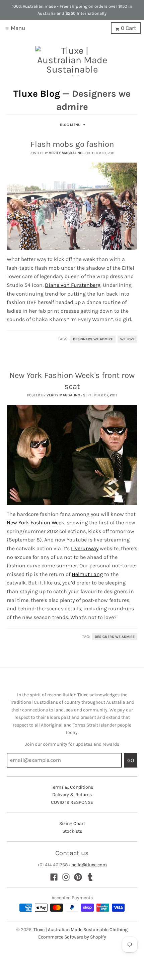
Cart (128, 28)
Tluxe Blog (36, 93)
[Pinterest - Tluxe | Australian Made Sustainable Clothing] (78, 877)
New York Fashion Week (35, 522)
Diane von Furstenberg (72, 285)
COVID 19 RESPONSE (72, 802)
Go (130, 760)
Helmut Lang (87, 574)
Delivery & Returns (72, 794)
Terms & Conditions (72, 787)
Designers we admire (93, 339)
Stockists (72, 831)
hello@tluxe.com (89, 865)
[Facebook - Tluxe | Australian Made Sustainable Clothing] (54, 877)
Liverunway (84, 548)
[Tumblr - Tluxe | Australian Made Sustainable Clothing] (90, 877)
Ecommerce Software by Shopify (72, 937)
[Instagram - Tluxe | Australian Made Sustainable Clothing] (66, 877)
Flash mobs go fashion (72, 144)
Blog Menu (70, 125)
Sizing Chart (72, 823)
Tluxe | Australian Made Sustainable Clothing (80, 929)
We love (127, 339)
